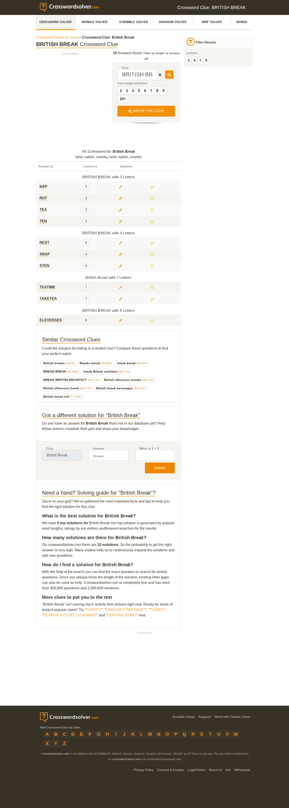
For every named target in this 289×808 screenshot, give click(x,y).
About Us (215, 770)
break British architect (107, 371)
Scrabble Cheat (183, 717)
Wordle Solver (94, 22)
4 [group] (194, 60)
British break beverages (120, 388)
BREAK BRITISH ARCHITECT (71, 380)
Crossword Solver (55, 22)
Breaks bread (96, 363)
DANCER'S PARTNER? (125, 610)
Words (241, 22)
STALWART (87, 615)
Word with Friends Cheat (232, 717)
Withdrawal (242, 770)
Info (228, 770)
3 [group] (189, 60)
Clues (73, 37)
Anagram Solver (172, 22)
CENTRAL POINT (121, 615)
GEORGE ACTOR (58, 615)
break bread (132, 363)
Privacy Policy (144, 770)
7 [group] (200, 60)
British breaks (59, 363)
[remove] (160, 74)
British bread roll (62, 396)
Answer (98, 448)
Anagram (204, 717)
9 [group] (206, 60)
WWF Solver (212, 22)
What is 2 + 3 (149, 448)
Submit (159, 468)
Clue (125, 67)
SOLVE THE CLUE (148, 111)
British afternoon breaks (129, 380)
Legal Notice (196, 770)
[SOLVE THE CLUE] (169, 74)
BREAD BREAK (61, 371)
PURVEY (93, 610)
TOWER (156, 610)
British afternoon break (67, 388)
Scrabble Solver (133, 22)
